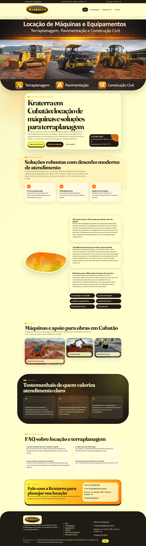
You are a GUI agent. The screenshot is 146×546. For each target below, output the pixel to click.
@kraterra (95, 498)
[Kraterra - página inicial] (37, 9)
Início (85, 9)
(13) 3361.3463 (37, 1)
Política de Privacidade (72, 532)
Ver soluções (70, 144)
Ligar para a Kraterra (36, 144)
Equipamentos (107, 9)
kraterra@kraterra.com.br (98, 488)
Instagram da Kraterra (101, 535)
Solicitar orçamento (55, 144)
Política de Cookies (71, 534)
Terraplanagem (95, 9)
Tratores (117, 9)
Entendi (105, 541)
